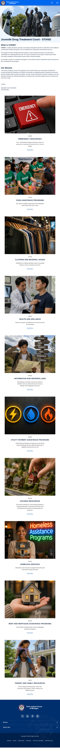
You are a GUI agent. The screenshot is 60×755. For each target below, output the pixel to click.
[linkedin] (27, 716)
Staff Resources (49, 740)
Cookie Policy (21, 740)
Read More (30, 150)
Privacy (14, 740)
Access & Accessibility (38, 740)
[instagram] (37, 716)
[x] (22, 716)
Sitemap (9, 740)
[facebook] (32, 716)
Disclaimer (28, 740)
